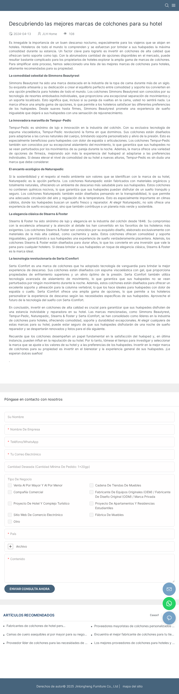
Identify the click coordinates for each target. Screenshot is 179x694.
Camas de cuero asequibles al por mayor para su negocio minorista (47, 634)
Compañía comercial (28, 492)
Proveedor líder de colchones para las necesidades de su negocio (47, 643)
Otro (17, 521)
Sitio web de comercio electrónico (38, 515)
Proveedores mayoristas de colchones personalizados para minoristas (135, 626)
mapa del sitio (132, 686)
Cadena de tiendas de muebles (118, 485)
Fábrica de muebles (109, 515)
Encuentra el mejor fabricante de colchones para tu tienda (135, 634)
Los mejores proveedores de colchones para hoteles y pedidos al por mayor (135, 643)
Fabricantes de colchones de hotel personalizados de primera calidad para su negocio (37, 626)
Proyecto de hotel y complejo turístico (41, 503)
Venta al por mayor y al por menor (38, 485)
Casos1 (154, 615)
